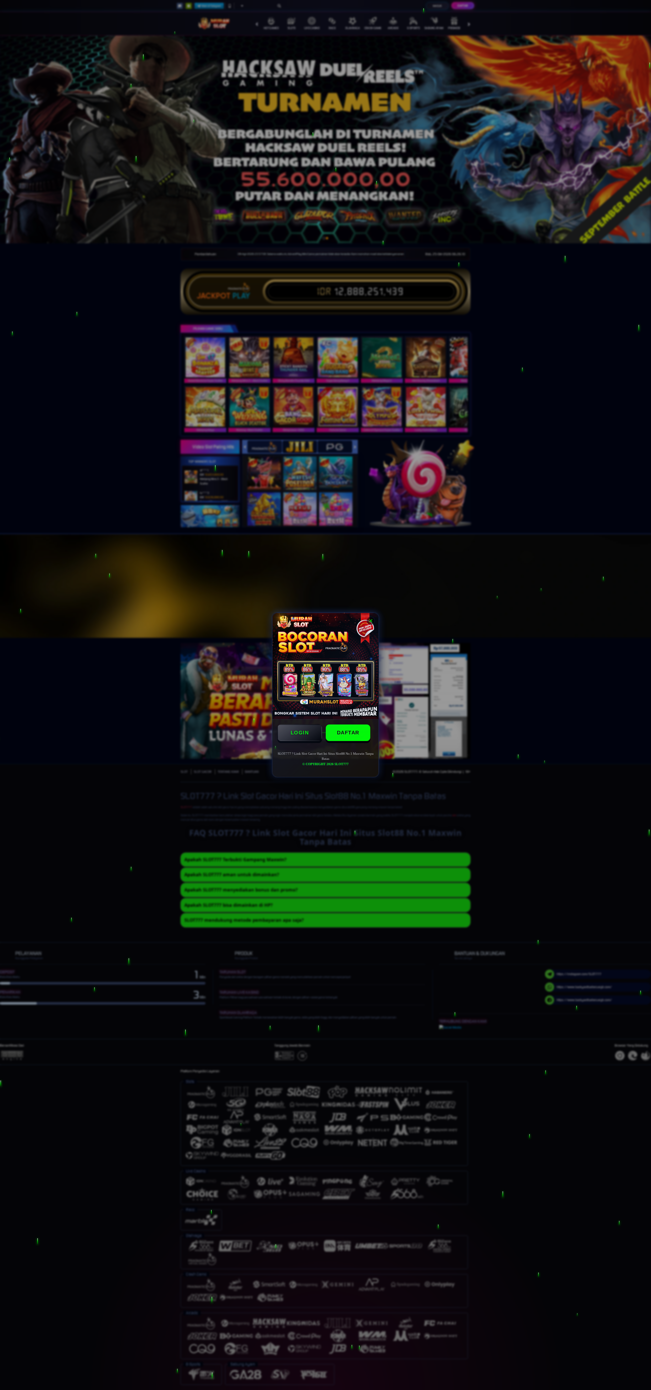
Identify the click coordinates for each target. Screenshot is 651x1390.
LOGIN (300, 732)
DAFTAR (348, 732)
